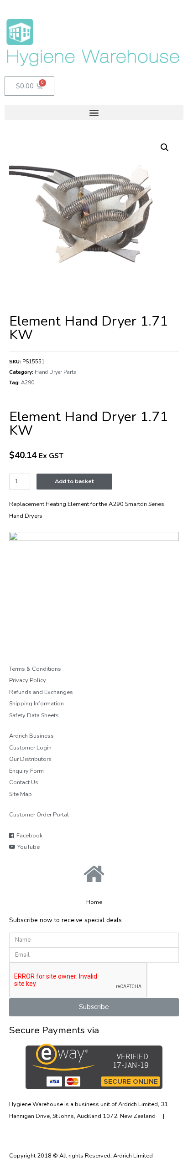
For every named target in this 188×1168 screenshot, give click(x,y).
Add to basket (74, 481)
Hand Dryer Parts (55, 372)
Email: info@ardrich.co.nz (109, 1128)
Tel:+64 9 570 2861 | (42, 1128)
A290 (27, 382)
